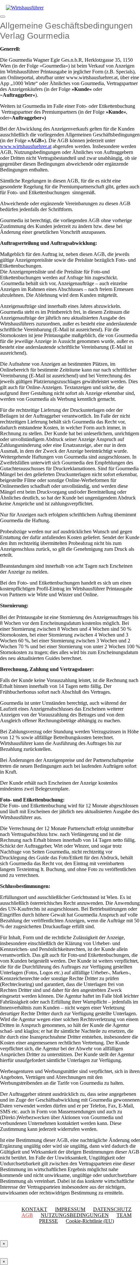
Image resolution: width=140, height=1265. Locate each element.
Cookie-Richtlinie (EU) (90, 1221)
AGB (27, 1215)
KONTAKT (34, 1209)
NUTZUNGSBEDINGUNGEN (75, 1215)
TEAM (124, 1215)
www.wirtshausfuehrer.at (25, 146)
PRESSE (48, 1221)
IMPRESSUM (70, 1209)
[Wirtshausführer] (25, 7)
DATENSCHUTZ (112, 1209)
